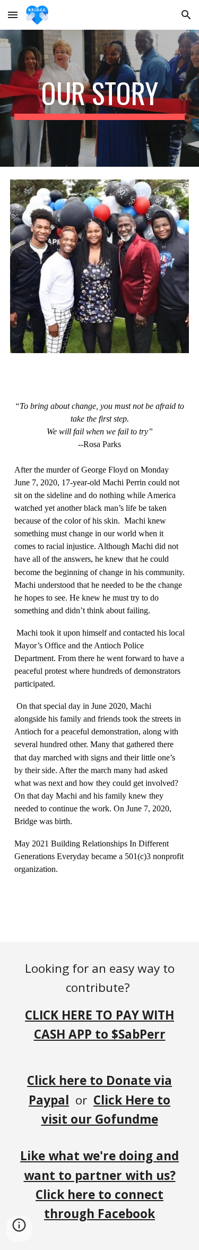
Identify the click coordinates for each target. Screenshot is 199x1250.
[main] (99, 98)
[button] (12, 14)
